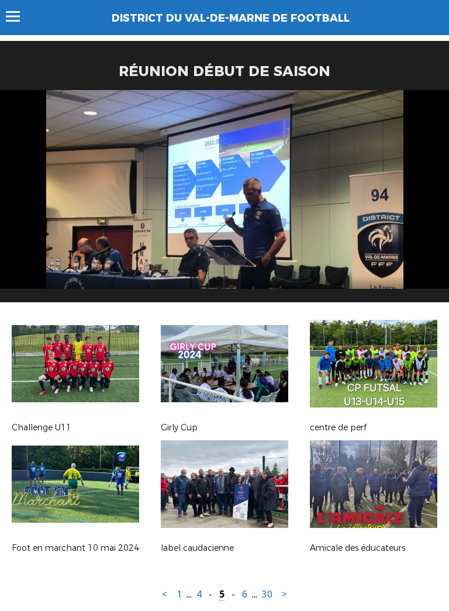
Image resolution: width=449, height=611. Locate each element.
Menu (18, 16)
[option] (224, 200)
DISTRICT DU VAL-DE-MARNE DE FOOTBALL (231, 18)
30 (267, 594)
